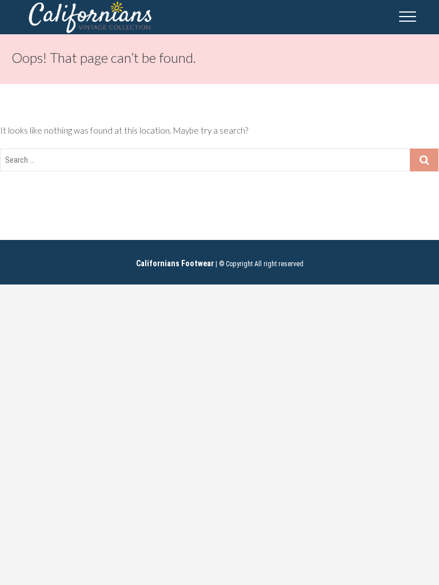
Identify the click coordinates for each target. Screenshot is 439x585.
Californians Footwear (175, 263)
